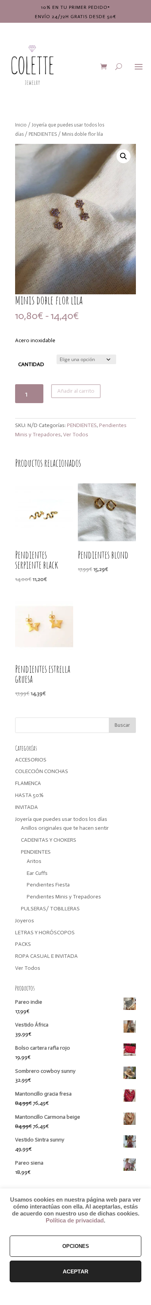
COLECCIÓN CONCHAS (41, 771)
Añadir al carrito (75, 391)
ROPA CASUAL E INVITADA (46, 956)
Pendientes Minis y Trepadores (64, 896)
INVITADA (26, 807)
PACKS (23, 944)
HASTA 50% (29, 795)
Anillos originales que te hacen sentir (65, 828)
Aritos (34, 861)
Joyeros (24, 920)
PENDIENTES (43, 134)
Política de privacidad (75, 1220)
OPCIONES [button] (75, 1246)
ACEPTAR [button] (75, 1271)
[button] (123, 156)
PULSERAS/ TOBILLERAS (50, 908)
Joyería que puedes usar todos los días (61, 819)
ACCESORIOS (30, 759)
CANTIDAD (31, 364)
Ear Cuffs (37, 873)
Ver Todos (75, 434)
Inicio (21, 125)
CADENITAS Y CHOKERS (48, 840)
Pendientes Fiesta (48, 884)
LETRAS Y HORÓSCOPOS (45, 932)
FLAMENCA (28, 783)
